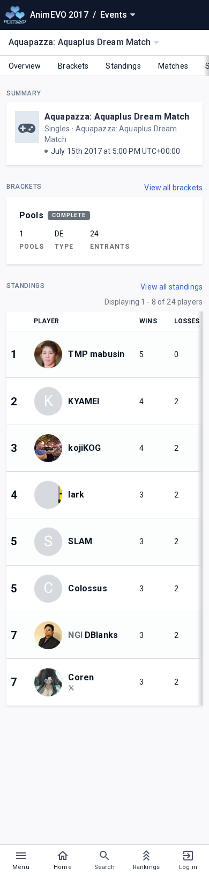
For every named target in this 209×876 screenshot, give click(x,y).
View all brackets (173, 187)
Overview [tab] (25, 66)
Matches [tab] (173, 66)
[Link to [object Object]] (51, 354)
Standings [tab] (123, 66)
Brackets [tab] (73, 66)
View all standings (171, 287)
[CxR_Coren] (71, 687)
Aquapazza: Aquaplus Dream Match (117, 117)
